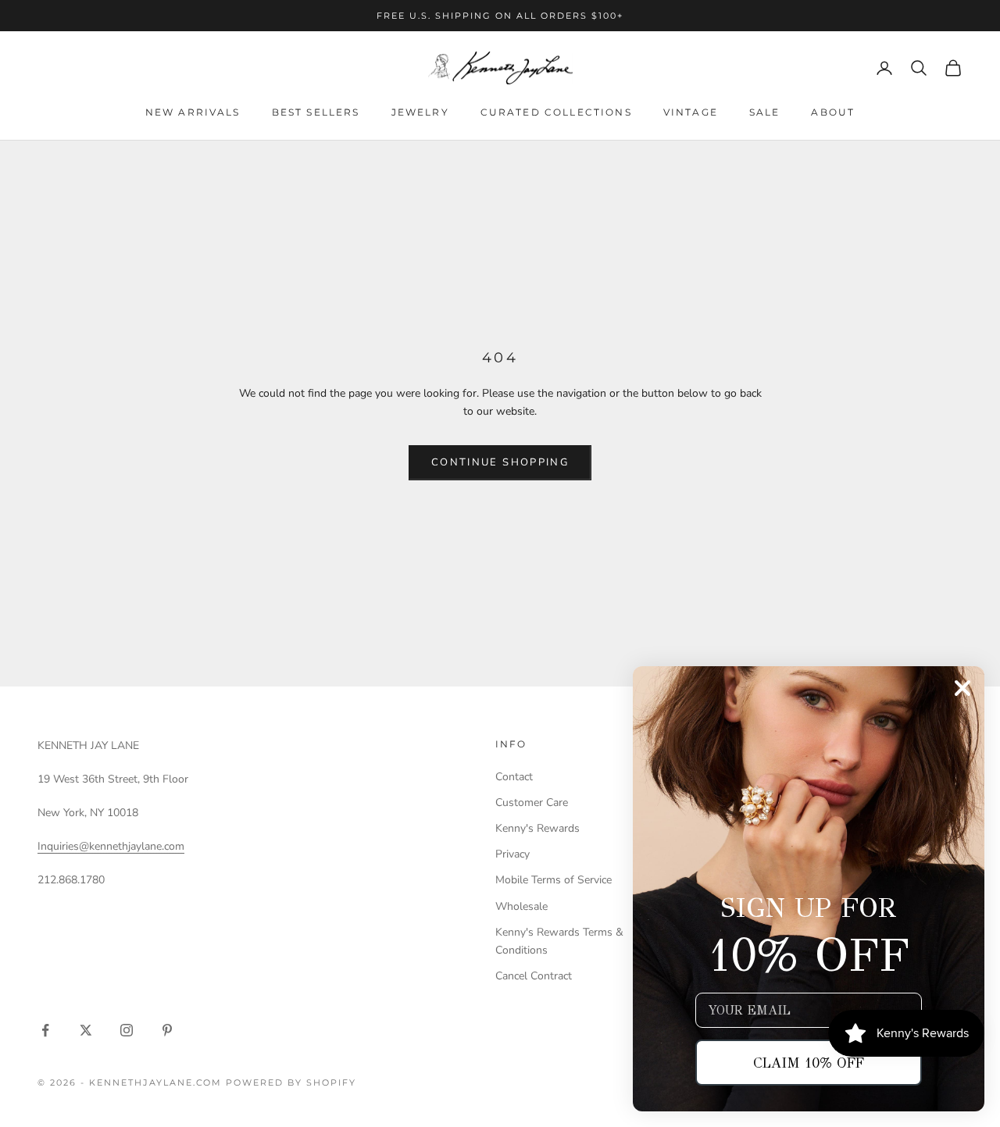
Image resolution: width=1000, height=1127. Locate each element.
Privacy (512, 854)
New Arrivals (193, 112)
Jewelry (420, 112)
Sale (764, 112)
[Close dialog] (962, 688)
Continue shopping (500, 462)
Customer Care (531, 802)
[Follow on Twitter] (86, 1030)
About (833, 112)
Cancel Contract (533, 975)
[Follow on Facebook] (45, 1030)
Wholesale (521, 906)
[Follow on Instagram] (126, 1030)
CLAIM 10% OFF (808, 1063)
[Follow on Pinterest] (167, 1030)
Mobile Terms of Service (553, 879)
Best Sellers (316, 112)
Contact (514, 776)
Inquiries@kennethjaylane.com (111, 846)
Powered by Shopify (291, 1082)
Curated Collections (556, 112)
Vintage (690, 112)
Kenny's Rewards (537, 828)
